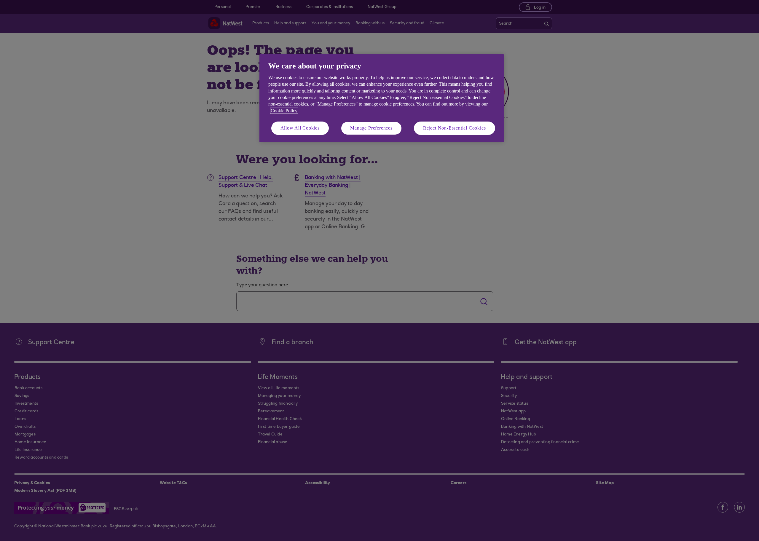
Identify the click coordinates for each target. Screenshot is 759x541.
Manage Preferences (371, 127)
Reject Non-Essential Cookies (454, 127)
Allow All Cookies (300, 127)
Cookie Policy (284, 110)
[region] (381, 98)
